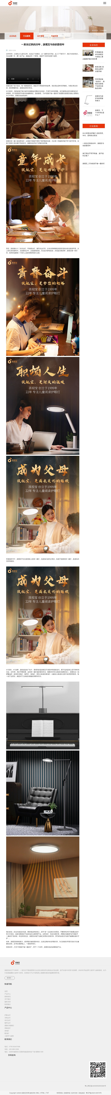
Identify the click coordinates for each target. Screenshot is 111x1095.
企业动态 (12, 36)
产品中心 (8, 994)
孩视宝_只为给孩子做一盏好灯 (94, 163)
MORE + (9, 978)
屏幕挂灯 (8, 1028)
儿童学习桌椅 (9, 1036)
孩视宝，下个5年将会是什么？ (99, 112)
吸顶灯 (7, 1033)
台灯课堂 (40, 36)
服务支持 (8, 1002)
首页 (88, 30)
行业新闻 (103, 30)
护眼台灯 (9, 674)
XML (37, 1093)
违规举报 (67, 1093)
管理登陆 (60, 1093)
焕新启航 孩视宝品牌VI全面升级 (99, 69)
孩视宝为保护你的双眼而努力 (99, 98)
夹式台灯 (8, 1020)
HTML (42, 1093)
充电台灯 (8, 1018)
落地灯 (7, 1031)
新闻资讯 (95, 30)
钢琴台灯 (8, 1023)
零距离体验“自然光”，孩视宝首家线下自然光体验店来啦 (100, 83)
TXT (47, 1093)
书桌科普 (54, 36)
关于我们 (8, 999)
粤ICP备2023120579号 (94, 1093)
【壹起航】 (81, 1093)
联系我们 (8, 1004)
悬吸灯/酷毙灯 (9, 1025)
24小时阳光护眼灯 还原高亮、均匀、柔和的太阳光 (94, 134)
